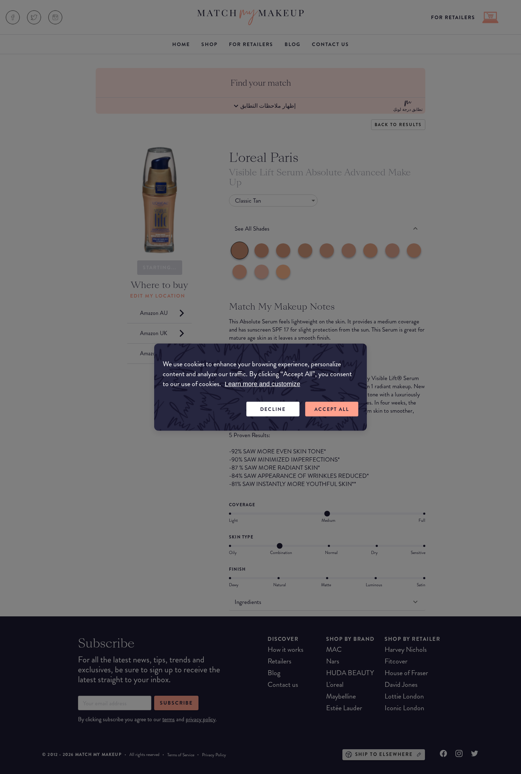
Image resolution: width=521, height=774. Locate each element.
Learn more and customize (262, 383)
